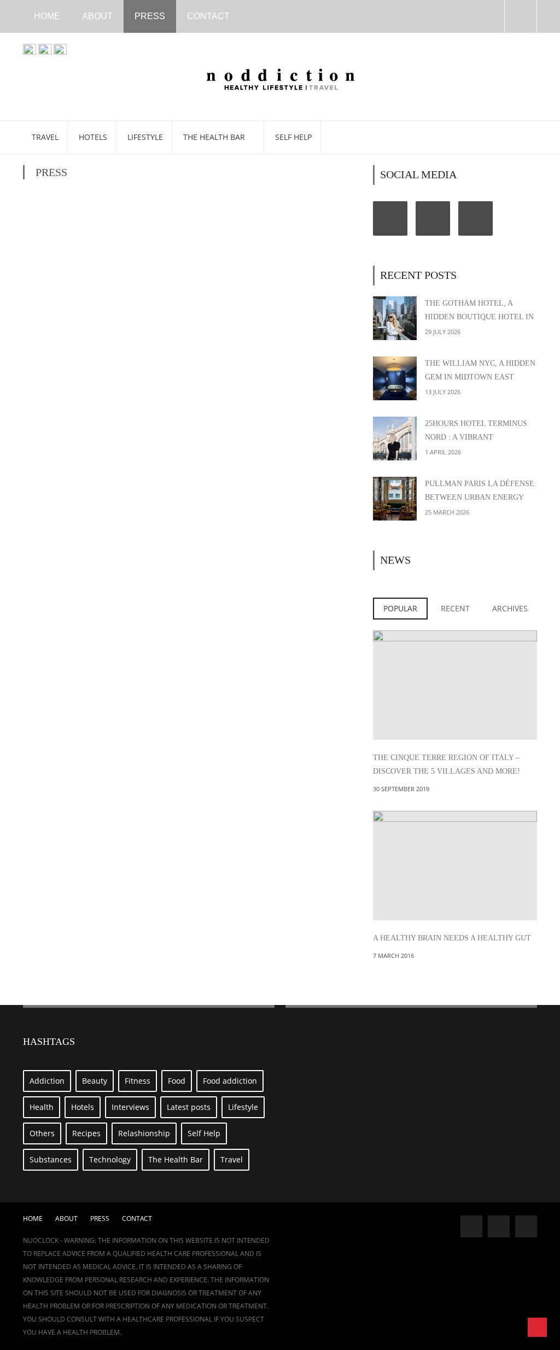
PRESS (150, 16)
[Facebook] (390, 218)
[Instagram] (475, 218)
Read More (455, 718)
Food (176, 1081)
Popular (400, 608)
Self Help (293, 137)
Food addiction (230, 1081)
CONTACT (208, 16)
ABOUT (97, 16)
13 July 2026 (442, 392)
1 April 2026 (443, 452)
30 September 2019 (401, 789)
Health (42, 1107)
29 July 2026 (442, 332)
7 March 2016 (393, 955)
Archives (510, 608)
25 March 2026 (447, 512)
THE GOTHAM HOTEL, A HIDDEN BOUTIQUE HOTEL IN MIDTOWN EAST (479, 317)
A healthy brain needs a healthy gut (452, 938)
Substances (51, 1159)
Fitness (137, 1081)
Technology (110, 1159)
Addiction (47, 1081)
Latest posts (189, 1107)
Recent (455, 608)
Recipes (86, 1133)
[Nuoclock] (280, 77)
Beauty (94, 1081)
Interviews (130, 1107)
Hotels (93, 137)
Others (42, 1133)
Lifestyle (145, 137)
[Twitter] (433, 218)
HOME (47, 16)
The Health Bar (215, 137)
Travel (45, 137)
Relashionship (144, 1133)
